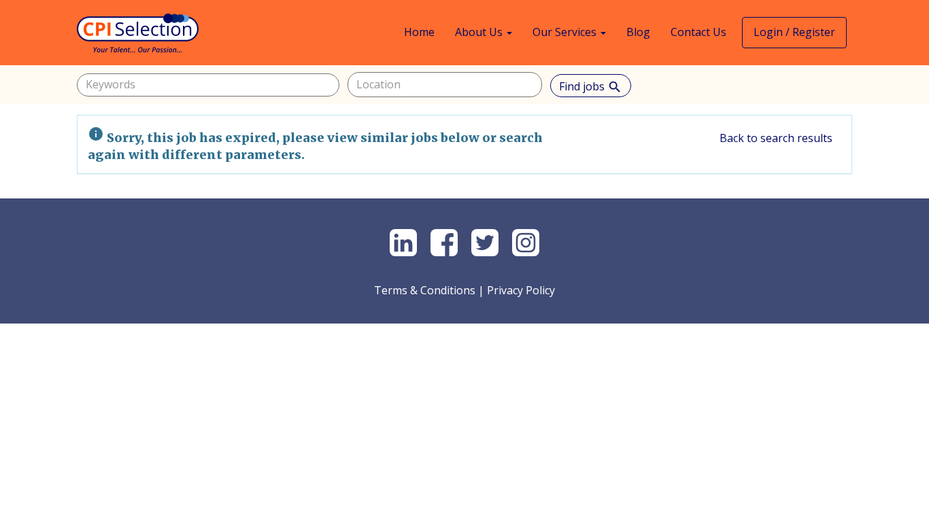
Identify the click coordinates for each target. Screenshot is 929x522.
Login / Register (794, 31)
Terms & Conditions (424, 290)
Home (419, 31)
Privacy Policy (521, 290)
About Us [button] (480, 31)
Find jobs (590, 86)
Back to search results (776, 137)
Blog (638, 31)
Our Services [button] (566, 31)
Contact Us (698, 31)
